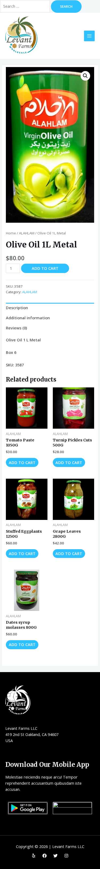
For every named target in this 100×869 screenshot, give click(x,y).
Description (17, 307)
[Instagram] (66, 856)
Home (11, 233)
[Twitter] (55, 856)
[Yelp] (33, 856)
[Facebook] (44, 856)
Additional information (28, 317)
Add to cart (45, 268)
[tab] (50, 308)
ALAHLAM (26, 233)
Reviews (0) (16, 327)
